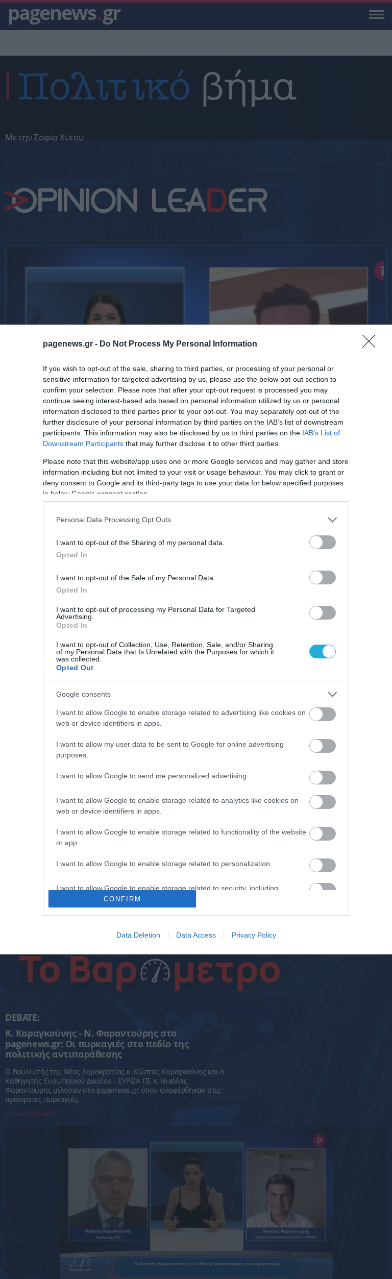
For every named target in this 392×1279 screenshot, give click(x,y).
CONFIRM (122, 899)
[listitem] (196, 519)
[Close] (372, 344)
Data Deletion (138, 935)
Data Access (196, 935)
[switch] (322, 542)
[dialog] (196, 640)
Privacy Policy (254, 935)
